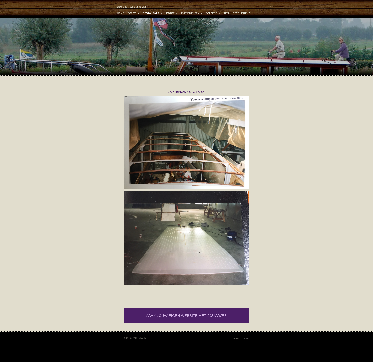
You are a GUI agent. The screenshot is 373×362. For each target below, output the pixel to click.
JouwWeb (217, 315)
